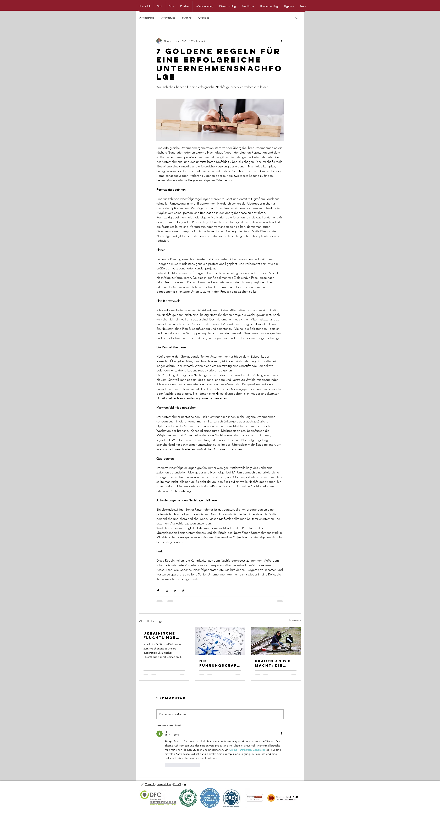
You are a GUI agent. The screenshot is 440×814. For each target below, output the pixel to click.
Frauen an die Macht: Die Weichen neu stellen (273, 663)
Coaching (203, 17)
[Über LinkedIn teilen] (175, 590)
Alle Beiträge (146, 17)
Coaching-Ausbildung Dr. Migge (165, 784)
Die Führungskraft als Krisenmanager (219, 663)
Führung (186, 17)
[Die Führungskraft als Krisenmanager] (220, 641)
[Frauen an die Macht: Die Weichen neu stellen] (276, 641)
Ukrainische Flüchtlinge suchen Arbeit (162, 635)
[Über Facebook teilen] (158, 590)
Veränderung (168, 17)
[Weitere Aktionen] (281, 41)
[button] (296, 17)
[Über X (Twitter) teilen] (166, 590)
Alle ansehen (294, 620)
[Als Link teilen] (183, 590)
